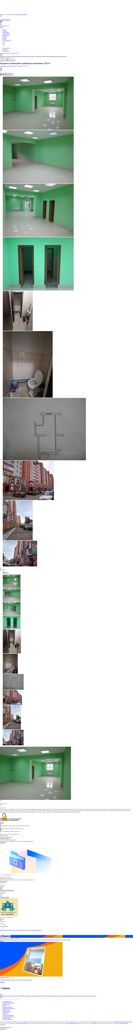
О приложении (3, 1029)
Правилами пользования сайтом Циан (123, 1021)
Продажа (5, 31)
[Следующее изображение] (3, 570)
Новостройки (6, 32)
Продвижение (6, 1012)
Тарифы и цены (6, 1009)
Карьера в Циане (6, 1018)
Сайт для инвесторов (7, 1019)
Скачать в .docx (9, 73)
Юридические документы (8, 1002)
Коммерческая (6, 35)
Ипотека (5, 36)
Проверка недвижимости (8, 1016)
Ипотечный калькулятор (8, 1015)
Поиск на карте (6, 1004)
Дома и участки (6, 33)
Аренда (4, 29)
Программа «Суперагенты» (9, 1008)
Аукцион (5, 1005)
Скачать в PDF (3, 73)
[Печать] (1, 75)
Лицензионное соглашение (22, 1023)
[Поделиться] (1, 68)
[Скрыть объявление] (3, 75)
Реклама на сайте (7, 1011)
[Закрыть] (1, 16)
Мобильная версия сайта (5, 1027)
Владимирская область (5, 66)
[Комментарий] (1, 70)
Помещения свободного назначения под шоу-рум (11, 939)
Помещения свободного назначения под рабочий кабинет (58, 939)
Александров (13, 66)
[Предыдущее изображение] (1, 570)
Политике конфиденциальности (72, 1023)
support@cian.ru (95, 1023)
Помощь (5, 1014)
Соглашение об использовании (20, 14)
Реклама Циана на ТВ (7, 1007)
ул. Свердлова (19, 66)
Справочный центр (7, 1001)
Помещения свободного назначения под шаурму (34, 939)
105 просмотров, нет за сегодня (8, 60)
